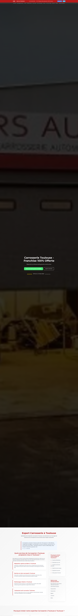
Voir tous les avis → (48, 274)
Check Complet (34, 3)
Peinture (25, 3)
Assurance (57, 3)
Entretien (44, 3)
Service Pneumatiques (39, 3)
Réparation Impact (29, 3)
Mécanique (53, 3)
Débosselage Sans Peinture (20, 3)
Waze (64, 1)
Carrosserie (14, 3)
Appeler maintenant (48, 268)
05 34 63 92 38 (32, 1)
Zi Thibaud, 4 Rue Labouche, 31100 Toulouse (45, 1)
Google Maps (59, 1)
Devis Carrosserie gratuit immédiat (33, 268)
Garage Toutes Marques (62, 3)
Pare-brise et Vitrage (48, 3)
